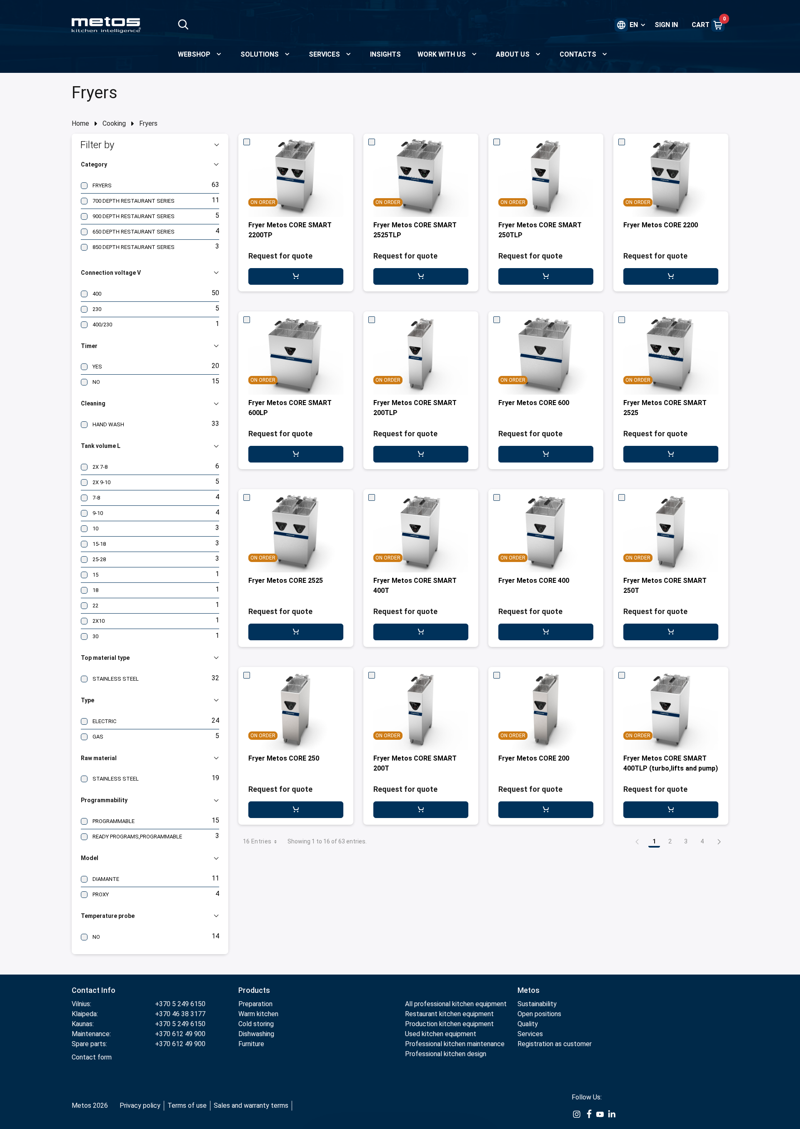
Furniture (251, 1044)
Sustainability (537, 1004)
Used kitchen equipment (440, 1034)
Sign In (666, 25)
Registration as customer (555, 1044)
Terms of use (187, 1105)
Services (530, 1034)
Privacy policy (140, 1105)
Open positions (539, 1014)
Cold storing (256, 1024)
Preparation (255, 1004)
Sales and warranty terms (251, 1105)
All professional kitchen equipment (456, 1004)
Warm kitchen (258, 1014)
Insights (385, 54)
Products (254, 990)
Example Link (577, 1114)
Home (80, 123)
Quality (528, 1024)
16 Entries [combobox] (257, 841)
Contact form (92, 1057)
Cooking (114, 123)
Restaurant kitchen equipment (450, 1014)
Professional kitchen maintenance (455, 1044)
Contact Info (93, 990)
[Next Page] (719, 841)
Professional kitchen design (445, 1054)
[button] (150, 145)
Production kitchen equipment (449, 1024)
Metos (529, 990)
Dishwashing (256, 1034)
